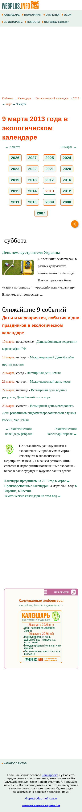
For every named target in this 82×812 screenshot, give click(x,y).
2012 (67, 191)
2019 (15, 180)
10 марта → (68, 147)
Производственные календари (26, 486)
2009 (49, 202)
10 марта (8, 341)
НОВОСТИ (33, 22)
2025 (49, 158)
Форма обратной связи (41, 798)
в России (24, 491)
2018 (32, 180)
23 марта (8, 406)
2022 (32, 169)
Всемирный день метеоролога (51, 406)
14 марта (8, 357)
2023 (15, 169)
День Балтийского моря (33, 397)
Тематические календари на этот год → (32, 496)
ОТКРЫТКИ (52, 14)
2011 (15, 202)
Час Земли (21, 420)
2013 (76, 98)
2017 (49, 180)
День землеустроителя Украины (31, 252)
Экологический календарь (52, 98)
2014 (32, 191)
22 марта (8, 390)
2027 (32, 158)
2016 (67, 180)
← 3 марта (12, 147)
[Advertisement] (41, 62)
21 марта (8, 381)
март (9, 104)
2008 (67, 202)
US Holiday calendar (56, 22)
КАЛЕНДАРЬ (11, 14)
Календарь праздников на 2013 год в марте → (37, 481)
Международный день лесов (50, 381)
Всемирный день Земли (44, 373)
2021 (49, 169)
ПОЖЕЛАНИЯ (33, 14)
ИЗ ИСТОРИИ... (13, 22)
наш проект (50, 775)
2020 (67, 169)
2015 (15, 191)
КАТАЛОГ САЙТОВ (15, 763)
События (7, 98)
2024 (67, 158)
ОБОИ (67, 14)
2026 (15, 158)
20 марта (8, 373)
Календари (24, 98)
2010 (32, 202)
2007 (41, 213)
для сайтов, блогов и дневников (41, 605)
